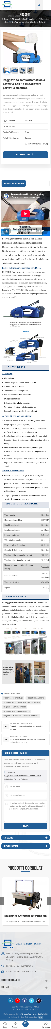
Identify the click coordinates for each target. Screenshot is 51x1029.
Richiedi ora (23, 155)
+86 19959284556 (24, 966)
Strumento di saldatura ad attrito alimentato (22, 702)
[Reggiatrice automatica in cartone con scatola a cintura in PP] (25, 894)
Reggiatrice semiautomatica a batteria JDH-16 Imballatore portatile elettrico (22, 777)
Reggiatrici (45, 19)
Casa (6, 19)
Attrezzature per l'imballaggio (24, 19)
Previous (2, 901)
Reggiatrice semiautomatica (15, 707)
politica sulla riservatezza (26, 1010)
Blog (14, 1007)
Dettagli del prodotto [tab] (13, 183)
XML (36, 1007)
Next (49, 901)
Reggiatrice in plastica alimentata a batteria (21, 716)
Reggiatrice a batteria (35, 698)
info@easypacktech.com (25, 972)
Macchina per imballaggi (13, 698)
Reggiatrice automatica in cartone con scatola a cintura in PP (25, 916)
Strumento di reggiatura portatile (17, 711)
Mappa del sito (25, 1007)
